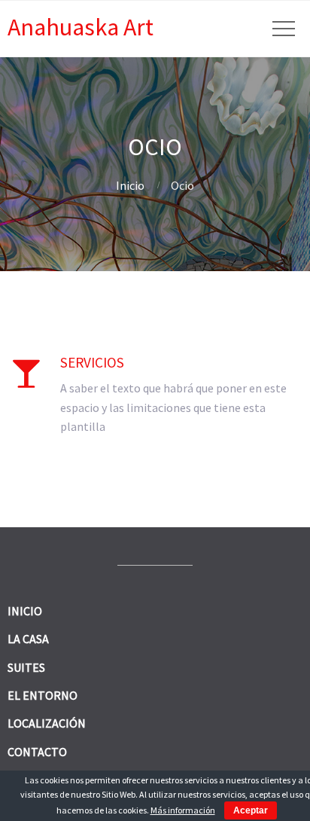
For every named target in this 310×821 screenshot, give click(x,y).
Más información (182, 810)
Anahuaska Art (80, 27)
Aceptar (250, 810)
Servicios (92, 362)
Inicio (130, 185)
